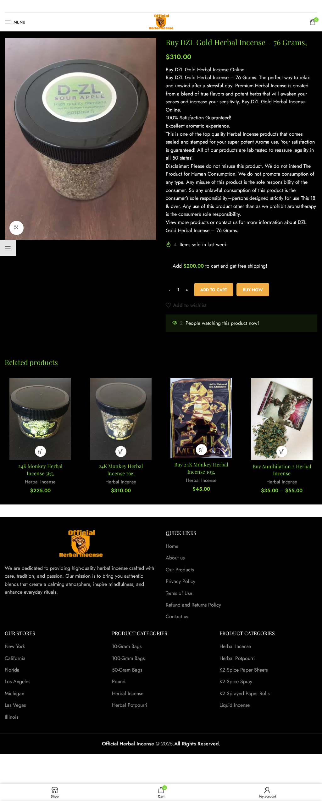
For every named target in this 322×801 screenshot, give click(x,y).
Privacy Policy (180, 581)
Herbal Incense (40, 482)
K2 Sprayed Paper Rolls (244, 693)
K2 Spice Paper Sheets (243, 670)
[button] (40, 451)
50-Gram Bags (127, 670)
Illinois (11, 717)
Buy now (253, 290)
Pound (118, 681)
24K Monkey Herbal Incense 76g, (121, 469)
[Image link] (80, 543)
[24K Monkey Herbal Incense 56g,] (40, 419)
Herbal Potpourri (129, 705)
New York (15, 646)
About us (175, 557)
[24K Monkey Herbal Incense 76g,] (121, 419)
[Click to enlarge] (16, 228)
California (15, 658)
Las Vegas (15, 705)
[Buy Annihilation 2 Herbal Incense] (282, 419)
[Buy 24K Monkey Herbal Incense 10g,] (201, 418)
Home (172, 546)
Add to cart (213, 290)
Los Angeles (17, 681)
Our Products (180, 569)
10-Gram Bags (127, 646)
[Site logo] (161, 21)
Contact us (177, 616)
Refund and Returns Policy (193, 605)
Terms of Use (179, 593)
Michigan (14, 693)
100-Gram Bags (128, 658)
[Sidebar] (8, 248)
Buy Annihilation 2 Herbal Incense (282, 470)
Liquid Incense (234, 705)
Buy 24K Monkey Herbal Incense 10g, (201, 468)
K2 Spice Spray (235, 681)
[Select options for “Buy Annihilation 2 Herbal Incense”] (281, 451)
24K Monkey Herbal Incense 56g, (40, 469)
